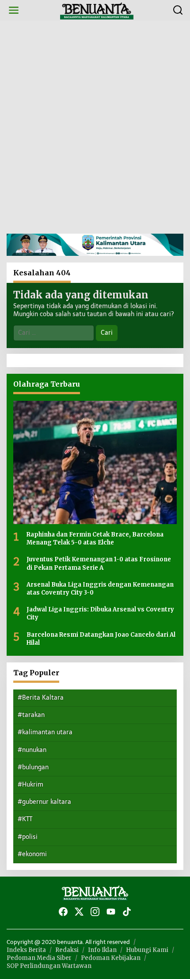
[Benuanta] (96, 10)
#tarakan (31, 715)
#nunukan (32, 750)
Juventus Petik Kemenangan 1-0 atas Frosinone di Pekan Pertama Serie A (99, 563)
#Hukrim (30, 784)
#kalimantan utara (45, 732)
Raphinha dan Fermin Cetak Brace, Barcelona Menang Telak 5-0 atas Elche (95, 538)
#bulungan (33, 767)
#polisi (28, 837)
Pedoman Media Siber (39, 958)
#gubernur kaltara (44, 802)
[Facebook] (63, 912)
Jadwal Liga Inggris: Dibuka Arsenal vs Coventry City (100, 613)
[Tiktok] (127, 912)
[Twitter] (79, 912)
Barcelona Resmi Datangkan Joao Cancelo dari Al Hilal (101, 638)
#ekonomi (32, 854)
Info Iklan (102, 950)
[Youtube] (111, 912)
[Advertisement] (95, 127)
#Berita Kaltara (41, 697)
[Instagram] (95, 912)
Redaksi (67, 950)
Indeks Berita (26, 950)
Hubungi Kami (147, 950)
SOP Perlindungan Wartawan (49, 966)
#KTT (25, 819)
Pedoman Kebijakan (111, 958)
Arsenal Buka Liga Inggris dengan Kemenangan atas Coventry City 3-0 (100, 588)
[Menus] (14, 10)
